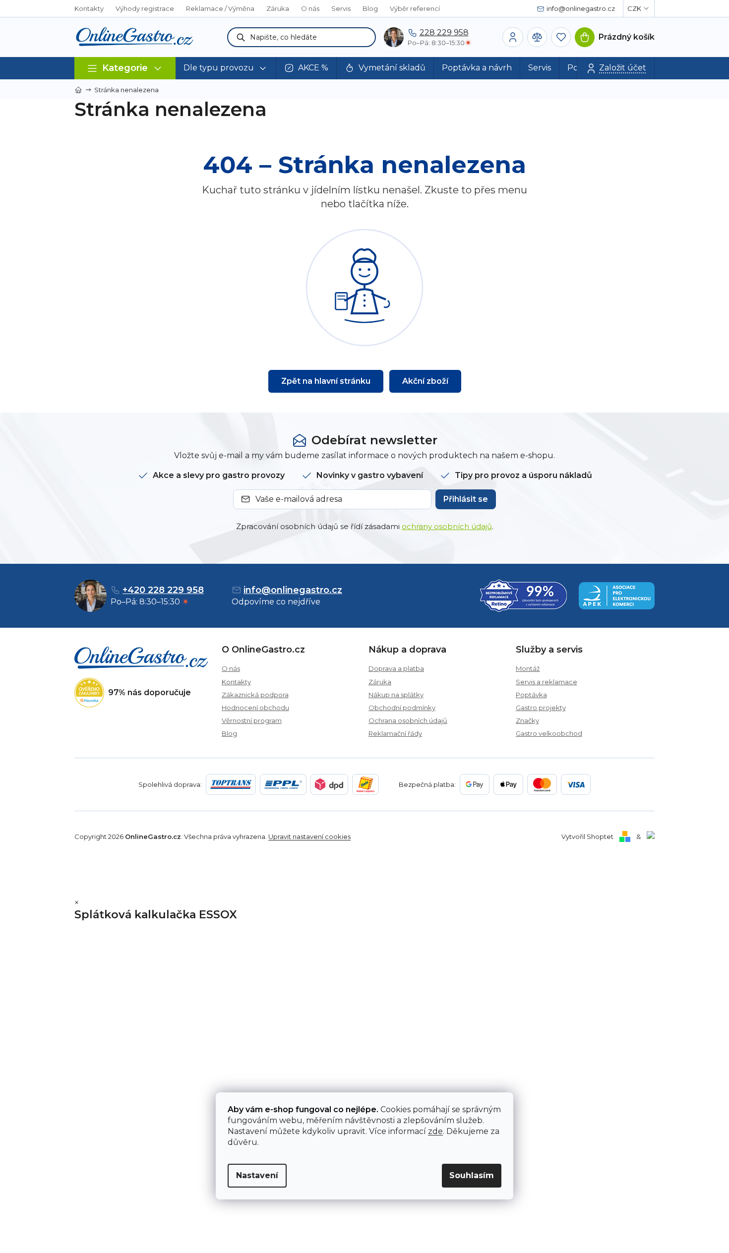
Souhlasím (471, 1175)
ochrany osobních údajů (447, 526)
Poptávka (531, 695)
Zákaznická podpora (255, 695)
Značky (527, 720)
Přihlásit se (465, 499)
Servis (341, 8)
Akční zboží (425, 381)
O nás (310, 8)
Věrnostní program (252, 720)
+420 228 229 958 (163, 590)
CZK (634, 8)
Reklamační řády (395, 733)
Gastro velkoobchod (549, 733)
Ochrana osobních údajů (407, 720)
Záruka (277, 8)
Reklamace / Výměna (220, 8)
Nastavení (257, 1175)
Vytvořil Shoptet (587, 836)
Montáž (528, 668)
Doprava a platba (396, 668)
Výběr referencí (415, 8)
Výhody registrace (145, 8)
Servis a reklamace (546, 682)
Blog (370, 8)
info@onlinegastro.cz (292, 590)
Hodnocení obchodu (255, 708)
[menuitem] (226, 68)
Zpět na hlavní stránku (325, 381)
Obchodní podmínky (401, 708)
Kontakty (89, 8)
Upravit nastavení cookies (309, 836)
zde (435, 1131)
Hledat (241, 37)
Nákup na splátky (396, 695)
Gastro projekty (541, 708)
